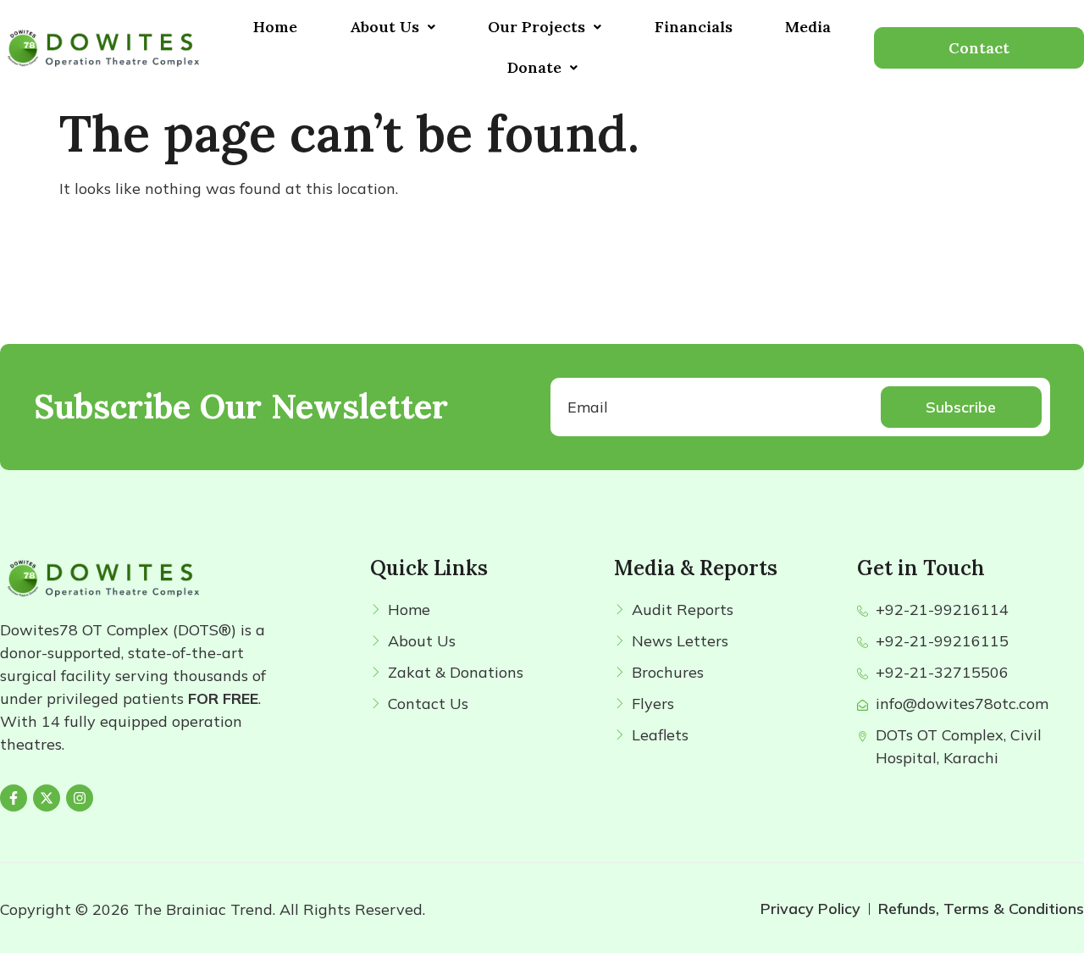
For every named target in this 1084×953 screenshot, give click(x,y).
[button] (393, 27)
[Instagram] (79, 798)
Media (808, 26)
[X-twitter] (46, 798)
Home (275, 26)
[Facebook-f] (13, 798)
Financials (694, 26)
